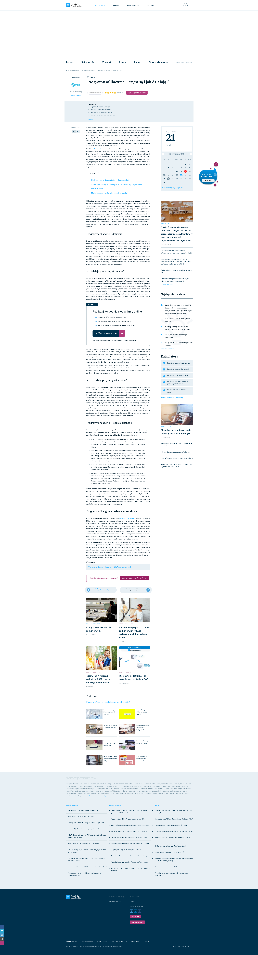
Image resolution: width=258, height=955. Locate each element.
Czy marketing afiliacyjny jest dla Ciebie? (141, 712)
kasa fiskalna (84, 784)
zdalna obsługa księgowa (87, 793)
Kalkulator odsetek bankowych (178, 369)
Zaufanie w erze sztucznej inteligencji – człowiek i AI (129, 831)
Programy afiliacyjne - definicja (100, 107)
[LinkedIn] (2, 935)
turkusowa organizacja (180, 786)
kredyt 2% (139, 793)
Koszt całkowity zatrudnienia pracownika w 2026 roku (130, 825)
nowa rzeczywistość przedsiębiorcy (178, 789)
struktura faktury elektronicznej (116, 791)
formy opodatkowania (164, 784)
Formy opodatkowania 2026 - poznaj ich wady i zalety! (87, 867)
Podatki (106, 62)
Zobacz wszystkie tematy (96, 796)
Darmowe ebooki (133, 5)
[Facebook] (2, 927)
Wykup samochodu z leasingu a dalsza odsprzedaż (86, 823)
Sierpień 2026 (176, 154)
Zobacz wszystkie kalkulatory (172, 398)
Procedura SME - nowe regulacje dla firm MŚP (171, 825)
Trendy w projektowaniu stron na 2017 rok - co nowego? (109, 567)
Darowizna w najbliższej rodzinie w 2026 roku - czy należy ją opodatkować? (99, 679)
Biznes (69, 62)
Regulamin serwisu (87, 941)
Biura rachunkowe (159, 62)
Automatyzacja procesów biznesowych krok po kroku (130, 844)
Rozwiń (90, 119)
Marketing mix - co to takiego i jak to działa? (109, 193)
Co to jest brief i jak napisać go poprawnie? (176, 336)
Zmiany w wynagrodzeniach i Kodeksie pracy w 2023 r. (174, 831)
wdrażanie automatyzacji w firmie (151, 789)
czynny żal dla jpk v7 (112, 786)
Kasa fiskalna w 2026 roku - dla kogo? (81, 816)
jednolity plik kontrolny (106, 793)
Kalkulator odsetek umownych (178, 375)
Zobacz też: (93, 173)
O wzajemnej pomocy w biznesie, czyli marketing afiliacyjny (142, 759)
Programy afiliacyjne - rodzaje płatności (102, 115)
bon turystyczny (80, 796)
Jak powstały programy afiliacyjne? (101, 112)
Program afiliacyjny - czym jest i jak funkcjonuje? (142, 727)
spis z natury (98, 786)
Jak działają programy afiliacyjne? (100, 110)
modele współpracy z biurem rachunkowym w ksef (85, 791)
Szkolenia (150, 5)
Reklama (116, 5)
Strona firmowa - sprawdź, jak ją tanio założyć (177, 458)
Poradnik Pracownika (115, 902)
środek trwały (150, 784)
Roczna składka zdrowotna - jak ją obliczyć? (83, 829)
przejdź (208, 180)
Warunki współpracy (102, 941)
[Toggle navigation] (190, 5)
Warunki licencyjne (136, 941)
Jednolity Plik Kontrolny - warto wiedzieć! (169, 852)
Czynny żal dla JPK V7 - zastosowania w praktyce (128, 819)
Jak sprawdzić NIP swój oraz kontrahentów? (83, 810)
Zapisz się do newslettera (137, 93)
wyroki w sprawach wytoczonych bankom (159, 793)
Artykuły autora (76, 95)
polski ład (179, 793)
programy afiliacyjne (95, 93)
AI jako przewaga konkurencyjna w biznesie (126, 850)
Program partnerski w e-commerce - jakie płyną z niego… (110, 743)
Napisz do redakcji (137, 922)
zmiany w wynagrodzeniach (151, 791)
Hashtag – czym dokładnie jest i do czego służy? (110, 180)
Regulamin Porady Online (119, 941)
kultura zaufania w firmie (129, 789)
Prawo (122, 62)
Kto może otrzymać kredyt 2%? (166, 867)
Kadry (137, 62)
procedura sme (134, 791)
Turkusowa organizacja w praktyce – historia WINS (129, 837)
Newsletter (135, 916)
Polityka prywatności (72, 941)
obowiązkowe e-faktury (124, 793)
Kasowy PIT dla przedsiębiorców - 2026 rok (83, 844)
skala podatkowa (86, 786)
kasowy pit (139, 784)
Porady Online (100, 5)
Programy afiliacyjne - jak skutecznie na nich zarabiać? (108, 702)
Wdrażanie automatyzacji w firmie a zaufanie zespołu (129, 862)
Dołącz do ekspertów (136, 906)
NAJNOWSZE (165, 223)
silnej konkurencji (99, 149)
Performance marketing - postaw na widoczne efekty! (110, 759)
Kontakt (132, 902)
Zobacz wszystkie (167, 284)
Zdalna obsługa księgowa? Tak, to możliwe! (170, 846)
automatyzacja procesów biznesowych (81, 789)
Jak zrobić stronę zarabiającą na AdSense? (175, 452)
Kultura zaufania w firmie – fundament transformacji (129, 856)
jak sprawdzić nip (72, 784)
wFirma (111, 905)
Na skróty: (92, 104)
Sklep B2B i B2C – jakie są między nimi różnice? (178, 344)
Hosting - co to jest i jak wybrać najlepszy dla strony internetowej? (177, 328)
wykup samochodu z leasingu (101, 784)
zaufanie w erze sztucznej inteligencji (157, 786)
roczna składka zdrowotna (123, 784)
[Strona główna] (66, 71)
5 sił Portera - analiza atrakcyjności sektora (177, 320)
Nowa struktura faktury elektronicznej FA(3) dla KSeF (174, 819)
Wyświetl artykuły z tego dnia (172, 188)
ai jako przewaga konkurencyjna (108, 789)
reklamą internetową (127, 518)
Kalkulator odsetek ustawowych (178, 363)
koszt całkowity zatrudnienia (132, 786)
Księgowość (87, 62)
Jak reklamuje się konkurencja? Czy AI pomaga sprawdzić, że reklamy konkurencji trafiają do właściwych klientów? (175, 261)
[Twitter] (2, 931)
